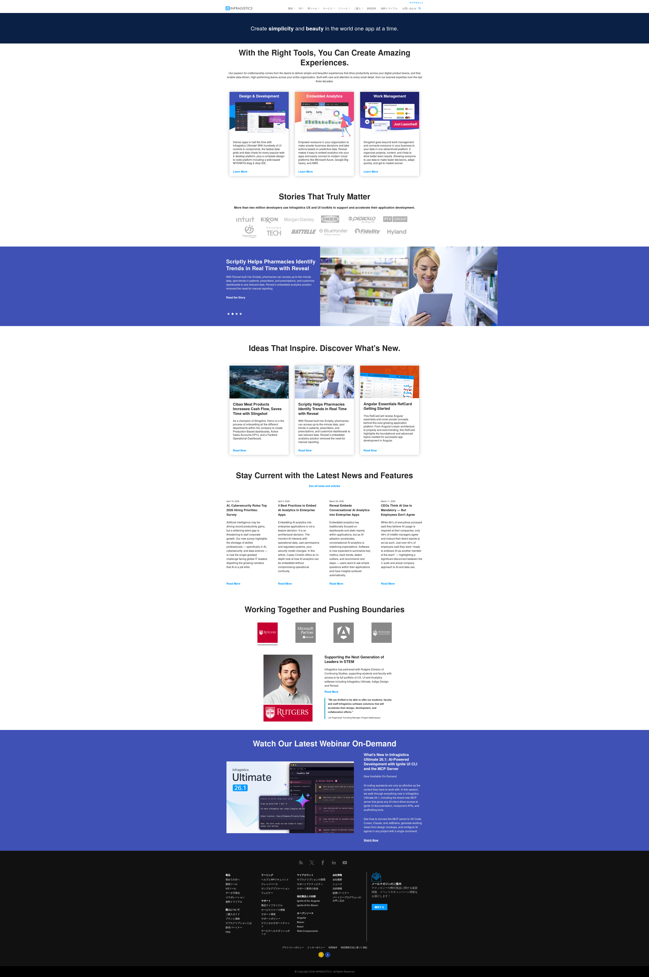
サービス (327, 8)
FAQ (228, 931)
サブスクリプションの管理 (311, 879)
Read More (233, 583)
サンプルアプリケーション (275, 888)
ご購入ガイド (233, 914)
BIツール (312, 8)
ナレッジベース (269, 884)
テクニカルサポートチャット (275, 925)
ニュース (337, 884)
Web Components (307, 930)
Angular (301, 917)
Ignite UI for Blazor (307, 905)
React (300, 926)
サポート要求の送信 (307, 888)
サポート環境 (268, 914)
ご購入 (357, 8)
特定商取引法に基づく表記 (354, 947)
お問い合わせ (409, 8)
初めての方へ (233, 879)
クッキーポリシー (316, 947)
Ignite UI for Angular (308, 900)
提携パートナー (341, 892)
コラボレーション (235, 897)
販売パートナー (234, 927)
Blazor (300, 922)
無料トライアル (389, 8)
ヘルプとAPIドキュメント (275, 879)
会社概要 (337, 879)
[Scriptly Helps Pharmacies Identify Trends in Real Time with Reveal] (324, 382)
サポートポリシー (270, 918)
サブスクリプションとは (239, 923)
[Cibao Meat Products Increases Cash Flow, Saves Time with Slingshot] (259, 382)
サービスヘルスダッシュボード (275, 932)
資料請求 (371, 8)
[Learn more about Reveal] (324, 114)
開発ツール (231, 884)
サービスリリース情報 (273, 909)
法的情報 (337, 888)
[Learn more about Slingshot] (389, 114)
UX (300, 8)
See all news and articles (324, 486)
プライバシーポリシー (293, 947)
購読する (379, 907)
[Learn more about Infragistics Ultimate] (259, 114)
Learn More (240, 171)
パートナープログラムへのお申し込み (347, 899)
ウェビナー (267, 892)
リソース (343, 8)
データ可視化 (233, 892)
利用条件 (333, 947)
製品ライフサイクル (272, 905)
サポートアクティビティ (310, 884)
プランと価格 (233, 918)
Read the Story (235, 297)
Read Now (239, 450)
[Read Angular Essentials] (389, 382)
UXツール (231, 888)
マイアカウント (416, 2)
